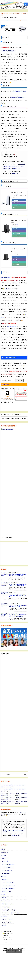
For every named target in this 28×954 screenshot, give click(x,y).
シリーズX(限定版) (16, 233)
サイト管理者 (9, 787)
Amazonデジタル (16, 205)
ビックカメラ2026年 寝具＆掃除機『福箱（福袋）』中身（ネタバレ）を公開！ (17, 585)
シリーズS (15, 231)
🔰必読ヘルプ (6, 289)
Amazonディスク (16, 200)
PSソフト (5, 861)
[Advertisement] (14, 553)
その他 (3, 925)
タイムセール (6, 907)
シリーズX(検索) (16, 262)
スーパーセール (6, 922)
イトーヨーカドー (18, 0)
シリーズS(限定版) (16, 236)
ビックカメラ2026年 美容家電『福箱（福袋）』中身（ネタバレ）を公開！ (17, 615)
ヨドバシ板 (4, 0)
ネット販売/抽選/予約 (8, 864)
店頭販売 (5, 858)
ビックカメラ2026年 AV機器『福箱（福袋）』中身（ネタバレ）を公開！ (17, 575)
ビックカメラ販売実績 (9, 885)
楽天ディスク (15, 202)
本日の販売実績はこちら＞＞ (8, 51)
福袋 (3, 849)
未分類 (3, 897)
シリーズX (15, 228)
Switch (3, 876)
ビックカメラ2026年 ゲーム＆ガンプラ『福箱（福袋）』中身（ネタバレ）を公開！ (17, 595)
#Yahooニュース (21, 164)
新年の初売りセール (7, 904)
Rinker (17, 194)
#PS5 (6, 168)
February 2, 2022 (15, 173)
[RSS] (20, 20)
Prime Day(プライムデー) (9, 910)
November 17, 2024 (15, 835)
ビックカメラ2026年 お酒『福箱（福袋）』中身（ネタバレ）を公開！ (18, 605)
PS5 (3, 855)
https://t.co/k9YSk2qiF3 (8, 166)
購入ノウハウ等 (13, 17)
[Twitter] (7, 20)
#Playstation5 (19, 830)
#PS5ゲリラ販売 (11, 168)
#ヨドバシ (16, 166)
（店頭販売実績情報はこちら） (18, 97)
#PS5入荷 (17, 168)
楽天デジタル (15, 207)
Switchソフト (6, 891)
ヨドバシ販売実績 (8, 882)
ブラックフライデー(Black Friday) (10, 913)
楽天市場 (4, 916)
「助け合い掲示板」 (6, 277)
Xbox (3, 894)
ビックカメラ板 (10, 0)
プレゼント (4, 852)
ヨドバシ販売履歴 (7, 867)
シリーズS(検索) (16, 264)
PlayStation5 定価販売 (17, 192)
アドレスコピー (19, 380)
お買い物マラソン (7, 919)
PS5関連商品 (6, 873)
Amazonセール (5, 901)
